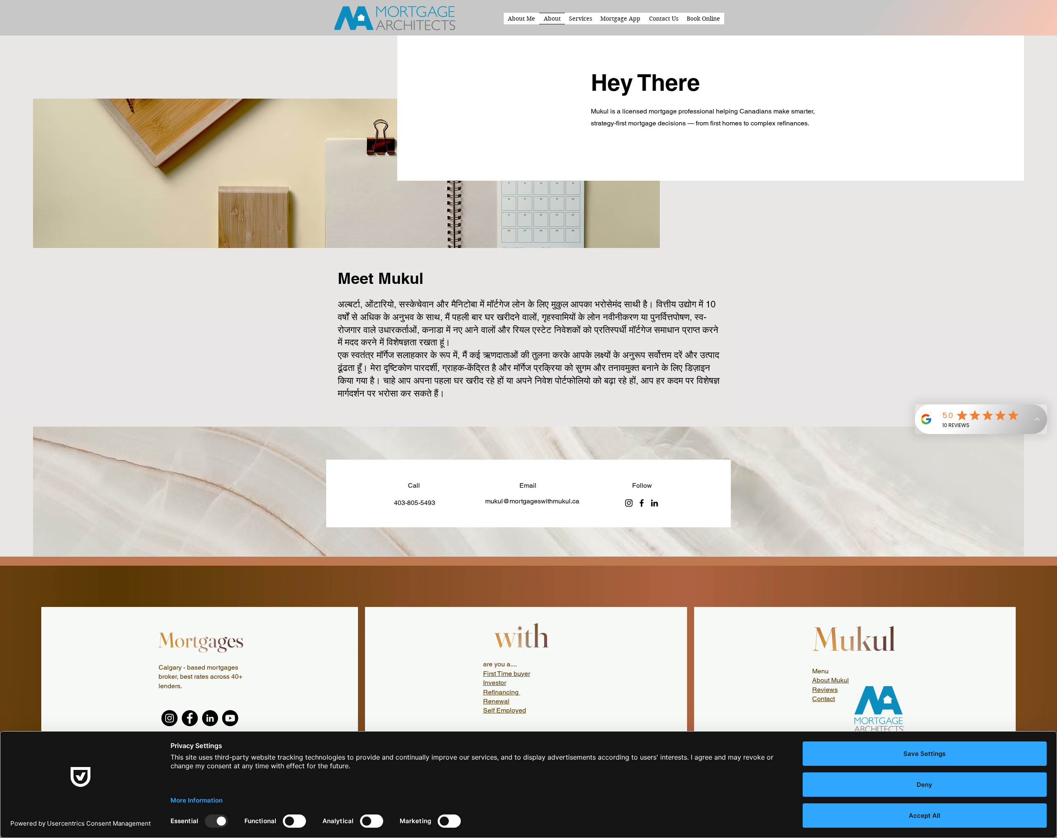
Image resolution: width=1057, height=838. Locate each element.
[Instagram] (629, 503)
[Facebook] (642, 503)
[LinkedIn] (654, 503)
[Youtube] (230, 718)
